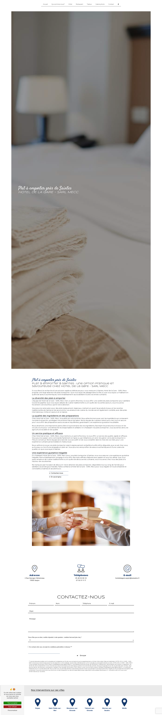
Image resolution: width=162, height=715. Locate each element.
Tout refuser (12, 707)
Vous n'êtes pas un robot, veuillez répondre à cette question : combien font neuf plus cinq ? (54, 637)
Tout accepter (12, 703)
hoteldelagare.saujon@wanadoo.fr (127, 578)
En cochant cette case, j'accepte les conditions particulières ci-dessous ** (50, 647)
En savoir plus (56, 477)
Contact (111, 4)
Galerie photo (100, 4)
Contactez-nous (57, 473)
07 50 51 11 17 (81, 580)
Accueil (45, 4)
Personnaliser (12, 710)
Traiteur (89, 4)
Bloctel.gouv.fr (104, 670)
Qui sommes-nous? (58, 4)
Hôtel (70, 4)
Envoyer (83, 655)
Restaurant (79, 4)
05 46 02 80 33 (81, 578)
